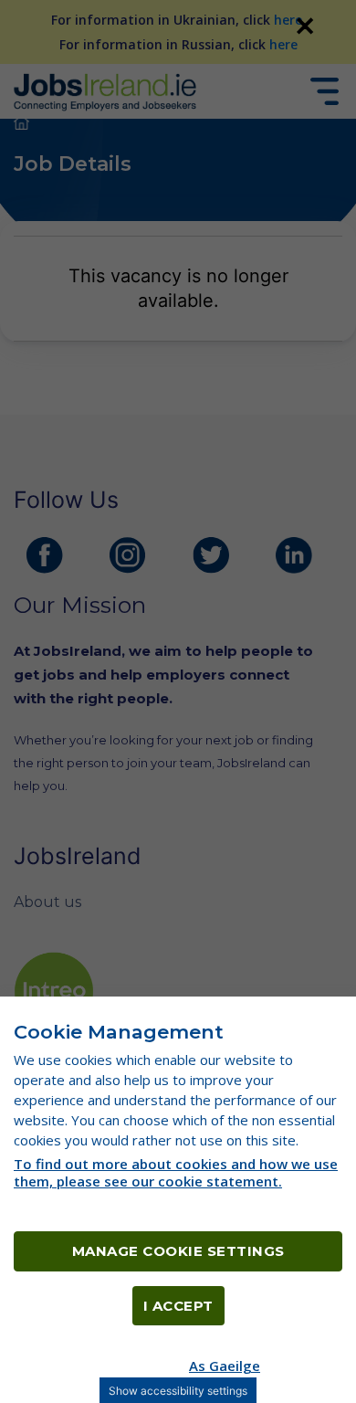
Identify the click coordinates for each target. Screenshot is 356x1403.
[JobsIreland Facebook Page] (44, 555)
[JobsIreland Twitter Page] (211, 555)
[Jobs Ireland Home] (105, 90)
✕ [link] (305, 25)
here (288, 19)
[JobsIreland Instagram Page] (128, 555)
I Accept (178, 1305)
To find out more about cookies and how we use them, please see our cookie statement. (176, 1172)
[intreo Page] (54, 991)
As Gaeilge (224, 1365)
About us (47, 902)
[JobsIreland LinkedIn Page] (294, 555)
